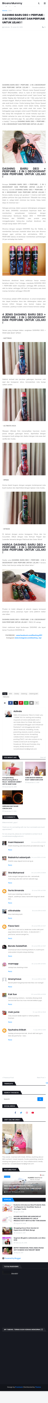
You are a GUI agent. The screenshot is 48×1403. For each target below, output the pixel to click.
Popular (7, 1200)
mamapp (13, 963)
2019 (10, 10)
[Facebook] (10, 703)
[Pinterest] (21, 703)
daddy (16, 694)
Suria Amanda (16, 890)
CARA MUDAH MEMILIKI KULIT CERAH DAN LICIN (34, 779)
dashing (24, 694)
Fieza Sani (13, 925)
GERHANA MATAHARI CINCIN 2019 (10, 807)
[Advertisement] (24, 57)
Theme (38, 1387)
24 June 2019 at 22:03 (38, 842)
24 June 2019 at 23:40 (38, 857)
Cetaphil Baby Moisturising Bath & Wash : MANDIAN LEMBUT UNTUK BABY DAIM (12, 781)
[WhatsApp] (26, 703)
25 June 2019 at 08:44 (38, 873)
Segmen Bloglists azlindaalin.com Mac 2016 (30, 1239)
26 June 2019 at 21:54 (39, 979)
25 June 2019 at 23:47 (39, 946)
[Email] (31, 703)
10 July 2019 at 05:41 (39, 1012)
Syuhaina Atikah (17, 1029)
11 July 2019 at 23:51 (40, 1030)
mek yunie (13, 1012)
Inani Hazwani (16, 842)
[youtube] (32, 1112)
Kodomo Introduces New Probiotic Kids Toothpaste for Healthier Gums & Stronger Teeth (29, 1207)
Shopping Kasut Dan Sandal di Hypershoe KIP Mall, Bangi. (26, 1229)
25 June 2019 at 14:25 (39, 911)
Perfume (6, 697)
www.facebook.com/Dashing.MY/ (29, 635)
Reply (10, 850)
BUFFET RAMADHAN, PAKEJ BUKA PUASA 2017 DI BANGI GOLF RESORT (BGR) (29, 1249)
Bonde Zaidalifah (17, 945)
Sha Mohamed (16, 872)
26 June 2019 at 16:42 (39, 964)
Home (4, 10)
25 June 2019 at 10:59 (39, 890)
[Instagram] (27, 1112)
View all (43, 757)
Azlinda (18, 711)
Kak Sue (12, 994)
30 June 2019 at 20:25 (38, 994)
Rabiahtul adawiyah (19, 857)
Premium (19, 1387)
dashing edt (33, 694)
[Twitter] (15, 703)
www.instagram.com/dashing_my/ (28, 638)
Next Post (41, 1077)
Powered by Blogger (13, 1258)
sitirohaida (14, 910)
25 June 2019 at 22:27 (39, 926)
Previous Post (8, 1077)
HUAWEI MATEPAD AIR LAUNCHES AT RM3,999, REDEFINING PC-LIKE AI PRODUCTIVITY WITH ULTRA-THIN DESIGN (22, 1186)
